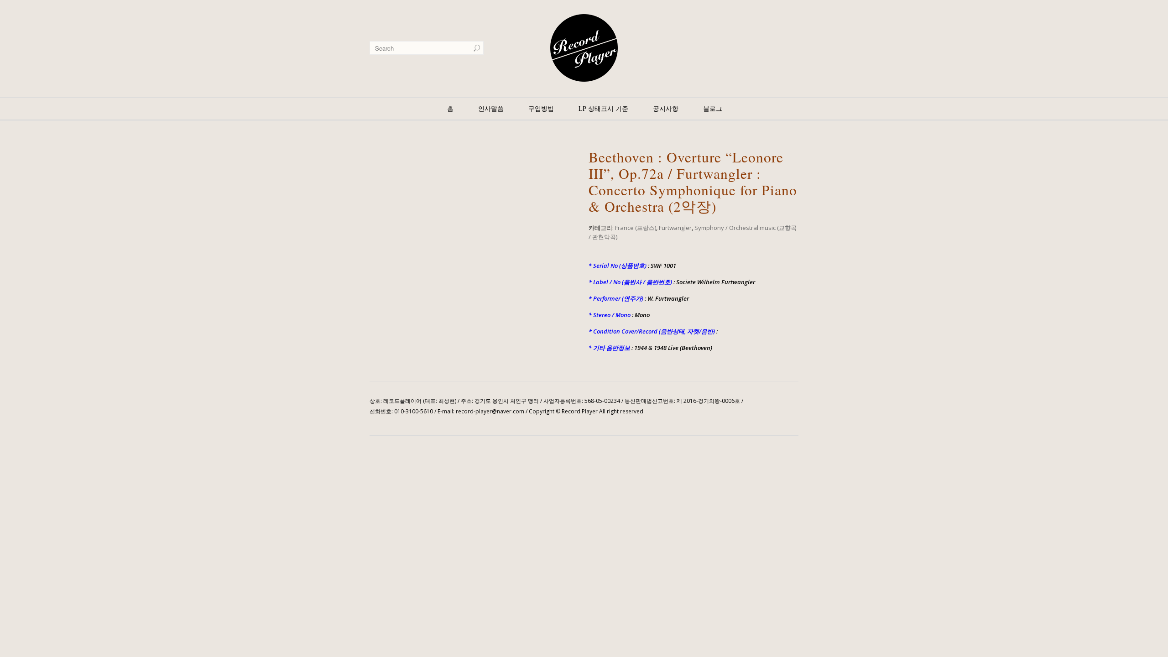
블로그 (712, 108)
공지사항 (665, 108)
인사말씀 (491, 108)
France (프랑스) (635, 228)
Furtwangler (675, 228)
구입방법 (541, 108)
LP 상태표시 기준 (603, 108)
